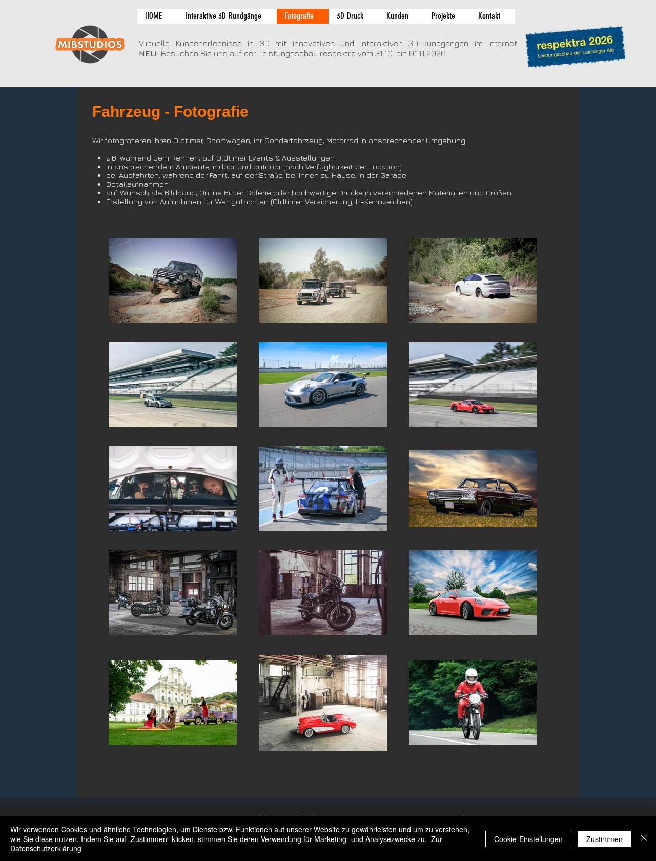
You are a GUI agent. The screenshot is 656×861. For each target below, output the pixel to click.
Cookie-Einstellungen (528, 839)
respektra (338, 53)
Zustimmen (604, 839)
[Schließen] (644, 839)
